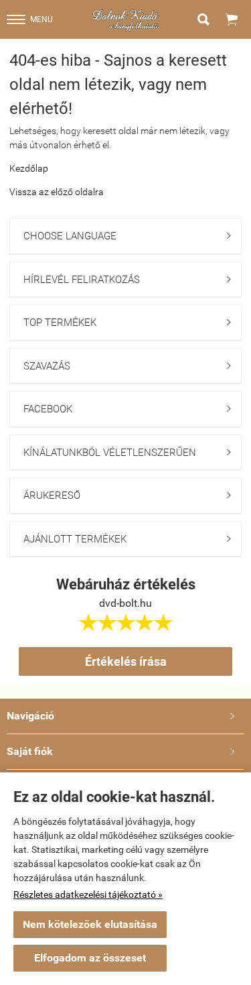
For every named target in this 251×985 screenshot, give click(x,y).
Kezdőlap (28, 168)
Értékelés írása (126, 661)
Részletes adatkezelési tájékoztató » (88, 894)
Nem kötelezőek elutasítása (90, 924)
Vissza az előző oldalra (56, 191)
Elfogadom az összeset (90, 957)
